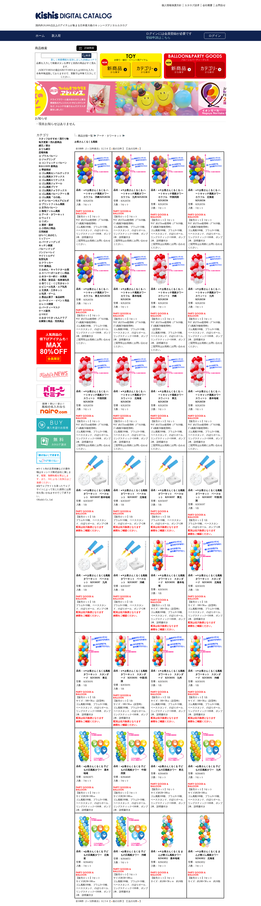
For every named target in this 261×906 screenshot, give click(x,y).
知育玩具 (43, 259)
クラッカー (47, 262)
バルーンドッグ (47, 249)
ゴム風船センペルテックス (55, 173)
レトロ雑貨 (47, 304)
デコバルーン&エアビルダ (55, 200)
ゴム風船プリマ (50, 187)
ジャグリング (48, 159)
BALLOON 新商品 (48, 166)
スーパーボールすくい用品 (55, 273)
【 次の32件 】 (133, 148)
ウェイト (46, 218)
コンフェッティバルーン (54, 162)
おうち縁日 (44, 149)
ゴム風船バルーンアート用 (55, 193)
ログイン (215, 35)
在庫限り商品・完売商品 (51, 321)
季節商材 (46, 169)
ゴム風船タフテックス (53, 176)
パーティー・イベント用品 (55, 300)
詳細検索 (88, 47)
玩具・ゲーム (48, 293)
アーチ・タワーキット (53, 214)
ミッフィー (44, 238)
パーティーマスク (51, 307)
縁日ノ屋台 (44, 145)
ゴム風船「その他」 (52, 197)
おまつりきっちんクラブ (54, 317)
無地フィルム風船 (51, 211)
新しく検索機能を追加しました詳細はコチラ (74, 59)
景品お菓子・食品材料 (53, 297)
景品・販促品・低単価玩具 (55, 280)
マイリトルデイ (47, 255)
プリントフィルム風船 (53, 204)
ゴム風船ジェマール (52, 183)
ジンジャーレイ (47, 252)
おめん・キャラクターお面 (55, 269)
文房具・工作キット (52, 290)
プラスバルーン (50, 156)
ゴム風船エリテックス (53, 180)
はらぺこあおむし (48, 235)
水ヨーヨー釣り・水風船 (54, 276)
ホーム (40, 35)
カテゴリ (42, 135)
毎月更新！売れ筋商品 (50, 142)
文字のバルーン (50, 207)
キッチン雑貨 (46, 245)
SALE (45, 314)
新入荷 (56, 35)
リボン (45, 221)
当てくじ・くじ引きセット (55, 283)
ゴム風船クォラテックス (54, 190)
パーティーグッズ (51, 242)
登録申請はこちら (158, 37)
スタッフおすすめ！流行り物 (54, 138)
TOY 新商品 (45, 266)
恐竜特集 (43, 152)
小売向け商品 (48, 228)
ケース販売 (44, 311)
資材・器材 (47, 224)
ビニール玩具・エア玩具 (54, 286)
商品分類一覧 (85, 135)
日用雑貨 (43, 231)
